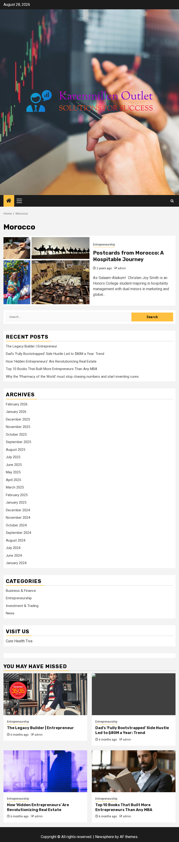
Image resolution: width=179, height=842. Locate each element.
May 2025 (13, 472)
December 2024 (18, 510)
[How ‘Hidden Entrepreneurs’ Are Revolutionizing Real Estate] (45, 771)
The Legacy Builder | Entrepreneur (31, 346)
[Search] (172, 200)
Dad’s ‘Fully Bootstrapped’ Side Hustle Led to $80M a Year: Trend (55, 354)
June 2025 (14, 465)
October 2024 (16, 525)
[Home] (8, 201)
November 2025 (18, 427)
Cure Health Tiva (19, 641)
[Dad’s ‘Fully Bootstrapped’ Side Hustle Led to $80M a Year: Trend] (134, 694)
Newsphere (104, 837)
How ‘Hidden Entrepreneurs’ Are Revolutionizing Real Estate (51, 361)
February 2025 (17, 495)
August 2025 (15, 450)
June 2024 (14, 555)
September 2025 (18, 442)
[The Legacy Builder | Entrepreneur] (45, 694)
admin (122, 268)
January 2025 (16, 502)
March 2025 (15, 487)
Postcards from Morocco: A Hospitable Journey (128, 256)
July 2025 (13, 457)
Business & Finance (21, 591)
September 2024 (18, 533)
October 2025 (16, 434)
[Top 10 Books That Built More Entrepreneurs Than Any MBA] (134, 771)
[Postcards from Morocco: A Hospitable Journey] (46, 271)
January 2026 (16, 412)
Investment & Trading (22, 606)
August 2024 (15, 540)
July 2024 (13, 548)
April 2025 (13, 480)
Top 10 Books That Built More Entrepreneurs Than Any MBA (51, 369)
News (10, 613)
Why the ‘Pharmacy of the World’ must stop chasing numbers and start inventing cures (72, 376)
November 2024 (18, 517)
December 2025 (18, 419)
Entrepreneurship (104, 244)
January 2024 (16, 563)
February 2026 (17, 404)
